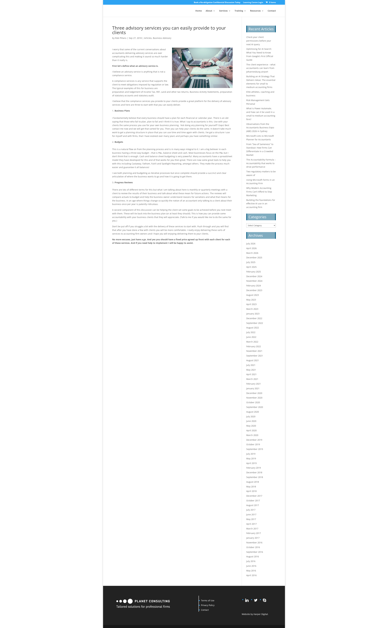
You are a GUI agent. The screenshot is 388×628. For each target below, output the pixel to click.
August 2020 (252, 411)
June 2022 (251, 337)
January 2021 (252, 388)
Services (223, 11)
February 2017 (253, 533)
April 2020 (251, 430)
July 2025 (250, 262)
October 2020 (253, 402)
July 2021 (250, 365)
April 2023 (251, 304)
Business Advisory (162, 38)
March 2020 (252, 435)
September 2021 (254, 355)
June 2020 (251, 421)
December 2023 (254, 290)
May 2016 (251, 570)
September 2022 (254, 323)
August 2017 (252, 505)
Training (239, 11)
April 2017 (251, 523)
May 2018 (251, 486)
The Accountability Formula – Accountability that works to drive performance (261, 163)
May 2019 (251, 458)
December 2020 (254, 393)
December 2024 (254, 276)
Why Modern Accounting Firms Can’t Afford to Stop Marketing (259, 192)
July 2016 (250, 561)
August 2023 (252, 295)
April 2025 (251, 266)
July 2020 (250, 416)
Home (198, 11)
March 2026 (252, 253)
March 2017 (252, 528)
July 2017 (250, 509)
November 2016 (254, 542)
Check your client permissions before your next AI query (258, 41)
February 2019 (253, 467)
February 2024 (253, 285)
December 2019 (254, 439)
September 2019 (254, 449)
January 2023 (252, 313)
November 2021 (254, 350)
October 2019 (253, 444)
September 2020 (254, 407)
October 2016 (253, 547)
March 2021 (252, 379)
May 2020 (251, 425)
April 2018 (251, 491)
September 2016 (254, 551)
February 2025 (253, 271)
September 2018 (254, 477)
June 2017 (251, 514)
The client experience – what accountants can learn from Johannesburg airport (260, 68)
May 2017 (251, 519)
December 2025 (254, 257)
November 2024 (254, 280)
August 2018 (252, 481)
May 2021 (251, 369)
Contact (272, 11)
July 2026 (250, 243)
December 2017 (254, 495)
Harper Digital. (261, 614)
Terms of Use (207, 600)
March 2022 (252, 341)
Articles (148, 38)
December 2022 (254, 318)
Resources (255, 11)
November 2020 (254, 397)
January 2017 (252, 537)
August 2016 (252, 556)
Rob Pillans (120, 38)
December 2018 (254, 472)
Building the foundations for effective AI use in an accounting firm (260, 204)
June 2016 (251, 565)
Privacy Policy (207, 605)
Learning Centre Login (253, 3)
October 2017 (253, 500)
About (209, 11)
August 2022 (252, 327)
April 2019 (251, 463)
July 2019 (250, 453)
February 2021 (253, 383)
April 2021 (251, 374)
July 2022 (250, 332)
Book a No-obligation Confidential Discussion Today (217, 3)
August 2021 (252, 360)
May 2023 (251, 299)
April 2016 (251, 575)
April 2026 (251, 248)
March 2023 (252, 308)
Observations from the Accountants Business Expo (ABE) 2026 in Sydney (260, 128)
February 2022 (253, 346)
